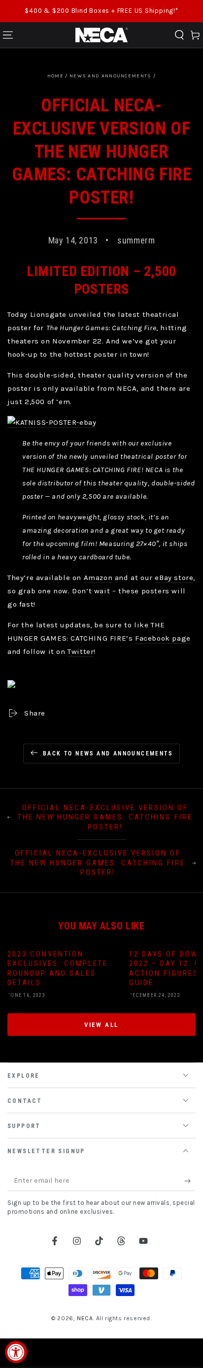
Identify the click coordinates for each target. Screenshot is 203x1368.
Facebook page (163, 638)
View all (101, 1024)
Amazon (98, 577)
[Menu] (8, 35)
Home (55, 76)
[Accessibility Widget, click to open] (16, 1352)
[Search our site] (179, 35)
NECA (85, 1318)
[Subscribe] (190, 1181)
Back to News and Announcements (107, 753)
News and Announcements (110, 76)
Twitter (81, 651)
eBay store (174, 577)
